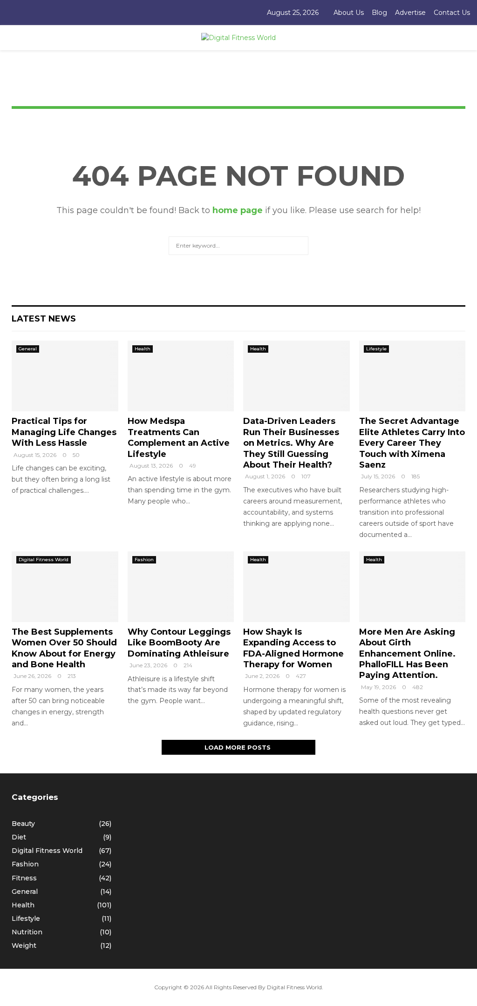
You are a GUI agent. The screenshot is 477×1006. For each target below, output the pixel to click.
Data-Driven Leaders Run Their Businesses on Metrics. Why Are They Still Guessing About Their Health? (291, 443)
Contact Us (452, 12)
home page (237, 210)
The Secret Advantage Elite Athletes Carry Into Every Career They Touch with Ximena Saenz (412, 443)
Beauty (23, 823)
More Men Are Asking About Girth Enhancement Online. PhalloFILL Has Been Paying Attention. (407, 654)
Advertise (410, 12)
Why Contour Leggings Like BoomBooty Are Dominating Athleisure (179, 643)
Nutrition (27, 932)
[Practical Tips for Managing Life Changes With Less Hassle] (65, 376)
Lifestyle (376, 349)
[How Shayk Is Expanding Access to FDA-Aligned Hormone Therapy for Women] (296, 586)
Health (142, 349)
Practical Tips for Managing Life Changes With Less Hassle (64, 432)
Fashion (144, 560)
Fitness (24, 878)
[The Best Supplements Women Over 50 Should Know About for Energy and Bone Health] (65, 586)
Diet (19, 837)
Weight (24, 945)
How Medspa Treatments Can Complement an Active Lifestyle (179, 437)
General (28, 349)
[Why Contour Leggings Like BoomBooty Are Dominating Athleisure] (181, 586)
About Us (349, 12)
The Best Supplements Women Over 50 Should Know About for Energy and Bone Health (64, 648)
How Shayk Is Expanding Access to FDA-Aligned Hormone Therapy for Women (293, 648)
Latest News (44, 319)
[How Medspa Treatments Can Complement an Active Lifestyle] (181, 376)
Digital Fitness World (43, 560)
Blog (379, 12)
